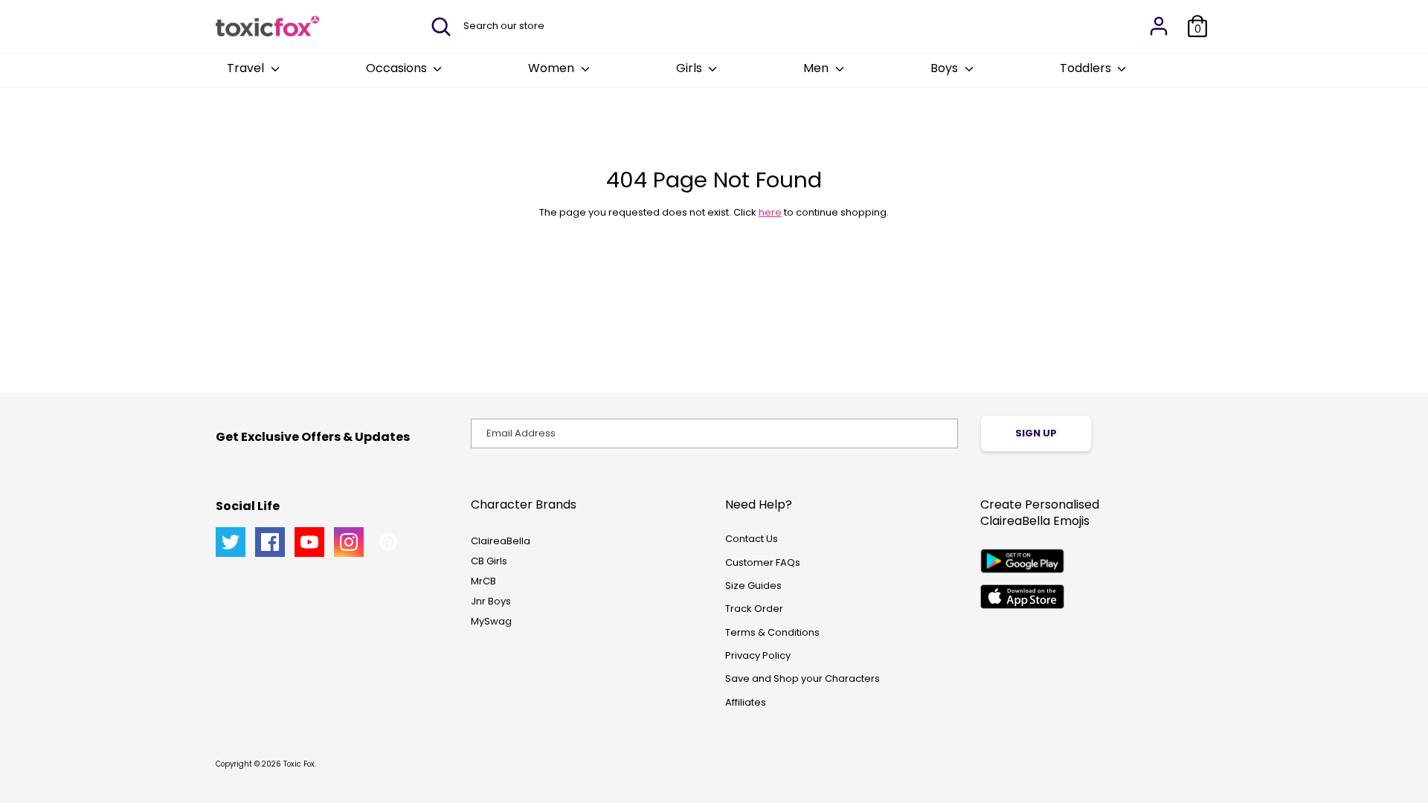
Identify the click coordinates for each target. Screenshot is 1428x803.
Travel (247, 68)
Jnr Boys (491, 601)
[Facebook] (270, 542)
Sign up (1036, 433)
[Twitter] (230, 542)
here (770, 212)
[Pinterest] (388, 542)
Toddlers (1087, 68)
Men (817, 68)
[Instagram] (349, 542)
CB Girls (489, 561)
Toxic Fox (299, 764)
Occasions (398, 68)
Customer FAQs (762, 562)
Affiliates (745, 702)
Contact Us (751, 539)
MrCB (483, 581)
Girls (690, 68)
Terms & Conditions (772, 632)
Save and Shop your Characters (802, 678)
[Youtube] (309, 542)
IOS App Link (1022, 596)
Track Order (754, 609)
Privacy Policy (758, 655)
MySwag (491, 621)
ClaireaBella (500, 541)
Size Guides (753, 585)
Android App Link (1022, 561)
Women (552, 68)
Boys (945, 68)
